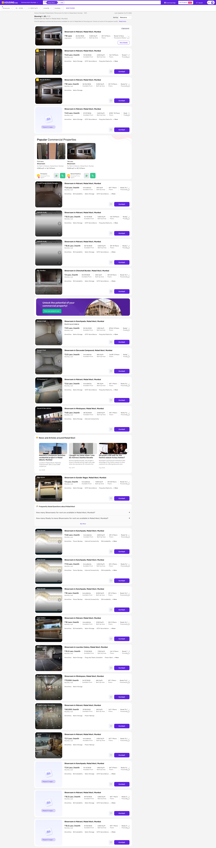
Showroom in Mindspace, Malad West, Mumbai (84, 408)
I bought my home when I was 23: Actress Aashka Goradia (82, 456)
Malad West (49, 13)
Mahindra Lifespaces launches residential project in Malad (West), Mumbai (52, 457)
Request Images (48, 127)
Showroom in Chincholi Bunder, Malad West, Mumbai (86, 271)
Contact (122, 72)
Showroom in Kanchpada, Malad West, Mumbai (84, 321)
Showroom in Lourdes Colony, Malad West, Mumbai (86, 647)
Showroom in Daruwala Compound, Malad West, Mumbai (88, 350)
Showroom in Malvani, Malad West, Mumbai (82, 32)
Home (36, 13)
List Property (185, 2)
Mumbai (42, 13)
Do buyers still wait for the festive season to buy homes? (112, 456)
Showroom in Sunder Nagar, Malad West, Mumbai (85, 478)
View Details (124, 43)
